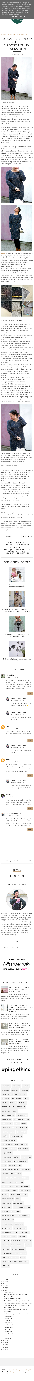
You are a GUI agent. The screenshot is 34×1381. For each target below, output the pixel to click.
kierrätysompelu (16, 1136)
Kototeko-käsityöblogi (13, 1370)
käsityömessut (25, 1169)
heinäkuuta (8, 1325)
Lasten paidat (19, 1182)
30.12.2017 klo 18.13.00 (17, 747)
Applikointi (16, 1086)
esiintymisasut (17, 1098)
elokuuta (7, 1323)
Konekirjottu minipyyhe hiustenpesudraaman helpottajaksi (19, 989)
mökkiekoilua (6, 1203)
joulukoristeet (7, 1123)
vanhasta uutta (20, 1253)
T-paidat (28, 1245)
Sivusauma (5, 1245)
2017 (4, 1290)
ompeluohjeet (26, 34)
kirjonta (24, 1144)
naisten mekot (18, 1203)
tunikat (14, 1249)
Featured (5, 1103)
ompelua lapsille (23, 1215)
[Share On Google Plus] (28, 536)
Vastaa (30, 693)
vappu (4, 1257)
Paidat (15, 1232)
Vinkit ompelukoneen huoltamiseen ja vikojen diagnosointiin (19, 1041)
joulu (27, 1119)
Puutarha (22, 1236)
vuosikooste (23, 1262)
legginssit (5, 1190)
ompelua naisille (9, 34)
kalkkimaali (23, 1128)
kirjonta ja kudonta (9, 1149)
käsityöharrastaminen (10, 1169)
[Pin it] (31, 536)
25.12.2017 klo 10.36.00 (13, 761)
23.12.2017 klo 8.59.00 (12, 728)
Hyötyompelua (22, 1115)
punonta (13, 1236)
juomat (24, 1123)
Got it (22, 17)
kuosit (4, 1165)
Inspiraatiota (18, 1119)
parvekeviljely (25, 1232)
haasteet (13, 1103)
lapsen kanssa (7, 1182)
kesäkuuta (8, 1327)
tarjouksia (5, 1249)
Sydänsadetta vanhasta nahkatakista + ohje (17, 1305)
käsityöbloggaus (15, 1165)
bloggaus (24, 1090)
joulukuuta (8, 1292)
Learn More (14, 17)
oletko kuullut (7, 1211)
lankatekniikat (23, 1178)
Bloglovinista (8, 530)
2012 (4, 1349)
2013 (4, 1347)
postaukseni (19, 513)
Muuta (18, 1199)
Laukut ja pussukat (22, 1186)
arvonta (26, 1086)
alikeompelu (6, 1086)
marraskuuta (8, 1316)
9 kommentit (7, 536)
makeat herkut (25, 1190)
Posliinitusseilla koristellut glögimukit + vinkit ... (18, 1303)
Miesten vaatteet (8, 1199)
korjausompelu (7, 1153)
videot (22, 1257)
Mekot (13, 1195)
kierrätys (5, 1136)
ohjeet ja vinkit (24, 1207)
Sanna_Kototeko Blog (18, 698)
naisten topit (6, 1207)
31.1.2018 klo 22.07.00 (12, 816)
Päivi (7, 726)
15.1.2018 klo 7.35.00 (12, 797)
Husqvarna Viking (8, 1115)
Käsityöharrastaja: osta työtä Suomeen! (16, 1314)
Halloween (23, 1103)
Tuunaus (22, 1249)
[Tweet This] (23, 536)
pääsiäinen (5, 1241)
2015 (4, 1342)
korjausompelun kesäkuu (11, 1157)
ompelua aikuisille (8, 1215)
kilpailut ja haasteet (9, 1140)
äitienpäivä (6, 1266)
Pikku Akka (10, 675)
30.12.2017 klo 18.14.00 (17, 714)
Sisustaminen (26, 1241)
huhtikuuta (8, 1331)
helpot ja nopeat (8, 1107)
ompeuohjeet (6, 1232)
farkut (26, 1098)
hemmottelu (20, 1107)
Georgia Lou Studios (16, 1372)
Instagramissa (10, 528)
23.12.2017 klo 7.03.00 (12, 677)
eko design (5, 1098)
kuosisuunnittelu (20, 1161)
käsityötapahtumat (9, 1178)
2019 (4, 1285)
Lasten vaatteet (7, 1186)
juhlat (17, 1123)
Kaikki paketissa (9, 1307)
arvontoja (5, 1090)
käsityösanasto (7, 1174)
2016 (4, 1340)
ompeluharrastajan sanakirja (12, 1224)
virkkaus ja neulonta (9, 1262)
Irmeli (8, 759)
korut (24, 1157)
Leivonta (14, 1190)
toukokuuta (8, 1329)
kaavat (14, 1128)
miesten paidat (22, 1195)
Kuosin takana (7, 1161)
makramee (5, 1195)
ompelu (17, 1211)
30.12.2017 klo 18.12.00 (17, 700)
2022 (4, 1279)
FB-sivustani (19, 525)
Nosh (15, 1207)
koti (29, 1157)
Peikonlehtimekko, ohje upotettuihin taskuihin (18, 1301)
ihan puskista (6, 1119)
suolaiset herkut (17, 1245)
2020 (4, 1283)
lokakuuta (8, 1318)
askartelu (15, 1090)
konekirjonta (23, 1149)
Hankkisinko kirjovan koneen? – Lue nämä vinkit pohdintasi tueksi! (20, 1025)
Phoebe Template (26, 1370)
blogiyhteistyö (7, 1094)
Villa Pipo (9, 795)
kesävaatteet (21, 1132)
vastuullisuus (13, 1257)
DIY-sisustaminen (21, 1094)
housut (14, 1111)
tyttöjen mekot (7, 1253)
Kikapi (3, 254)
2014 (4, 1345)
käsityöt (18, 1174)
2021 (4, 1281)
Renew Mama (15, 1241)
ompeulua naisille (20, 1228)
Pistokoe (5, 1236)
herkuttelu (6, 1111)
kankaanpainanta (8, 1132)
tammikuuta (8, 1338)
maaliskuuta (8, 1334)
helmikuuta (8, 1336)
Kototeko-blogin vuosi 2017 (12, 1299)
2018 (4, 1288)
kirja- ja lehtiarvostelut (10, 1144)
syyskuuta (8, 1320)
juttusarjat (6, 1128)
